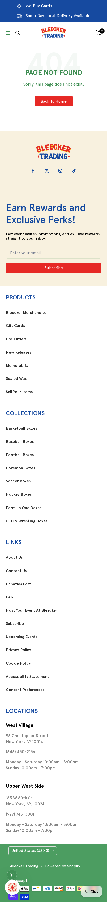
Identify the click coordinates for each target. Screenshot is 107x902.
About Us (14, 557)
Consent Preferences (25, 690)
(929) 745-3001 (20, 814)
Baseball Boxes (20, 441)
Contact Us (16, 571)
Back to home (54, 101)
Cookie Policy (18, 663)
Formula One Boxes (23, 508)
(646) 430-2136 (20, 751)
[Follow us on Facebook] (33, 170)
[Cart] (98, 32)
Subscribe (15, 623)
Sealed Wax (16, 378)
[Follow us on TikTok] (74, 170)
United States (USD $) (30, 851)
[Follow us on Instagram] (60, 170)
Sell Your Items (19, 392)
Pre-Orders (16, 339)
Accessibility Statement (27, 676)
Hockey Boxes (19, 494)
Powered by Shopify (62, 866)
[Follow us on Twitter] (46, 170)
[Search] (17, 33)
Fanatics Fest (18, 584)
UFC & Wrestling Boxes (26, 521)
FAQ (10, 597)
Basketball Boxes (21, 428)
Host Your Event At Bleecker (31, 610)
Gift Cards (15, 325)
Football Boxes (20, 455)
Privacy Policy (18, 650)
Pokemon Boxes (20, 468)
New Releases (18, 352)
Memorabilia (17, 365)
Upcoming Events (21, 637)
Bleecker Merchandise (26, 312)
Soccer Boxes (18, 481)
